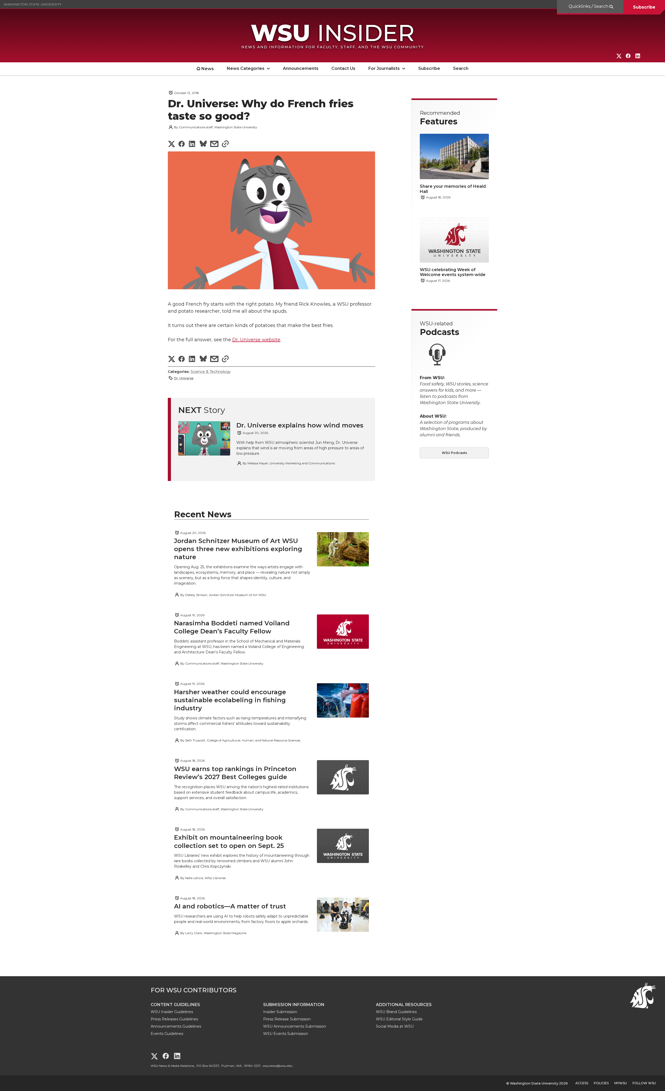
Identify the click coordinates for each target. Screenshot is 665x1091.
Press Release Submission (287, 1019)
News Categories (245, 68)
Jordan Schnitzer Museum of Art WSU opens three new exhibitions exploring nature (238, 549)
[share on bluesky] (203, 144)
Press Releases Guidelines (174, 1019)
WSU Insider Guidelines (172, 1011)
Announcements (300, 68)
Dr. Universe (184, 378)
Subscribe (644, 7)
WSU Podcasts (454, 453)
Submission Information (293, 1004)
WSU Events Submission (285, 1033)
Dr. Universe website (256, 340)
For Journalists (384, 68)
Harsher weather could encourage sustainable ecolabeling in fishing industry (230, 700)
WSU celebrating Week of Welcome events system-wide (453, 272)
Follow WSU (644, 1083)
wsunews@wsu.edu (277, 1066)
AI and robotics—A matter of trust (230, 906)
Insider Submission (280, 1011)
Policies (601, 1083)
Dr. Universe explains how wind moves (299, 425)
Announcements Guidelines (176, 1026)
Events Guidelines (167, 1033)
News (207, 68)
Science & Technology (211, 371)
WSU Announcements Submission (294, 1026)
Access (581, 1083)
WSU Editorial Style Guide (399, 1019)
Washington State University (33, 4)
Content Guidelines (175, 1004)
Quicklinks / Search (589, 6)
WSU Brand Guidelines (396, 1011)
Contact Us (343, 68)
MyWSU (620, 1083)
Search (460, 68)
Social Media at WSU (395, 1026)
